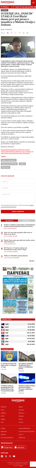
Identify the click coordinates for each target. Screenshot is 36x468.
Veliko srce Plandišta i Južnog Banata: (16, 255)
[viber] (19, 33)
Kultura (21, 410)
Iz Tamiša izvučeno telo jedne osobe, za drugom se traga (8, 365)
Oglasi (21, 419)
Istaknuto (26, 220)
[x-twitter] (6, 456)
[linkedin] (27, 33)
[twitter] (12, 33)
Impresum (4, 431)
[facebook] (8, 33)
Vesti (14, 243)
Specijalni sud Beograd (9, 164)
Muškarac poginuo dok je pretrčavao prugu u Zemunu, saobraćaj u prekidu (27, 388)
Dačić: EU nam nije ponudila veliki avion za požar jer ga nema (18, 233)
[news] (9, 356)
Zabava (3, 419)
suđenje (22, 164)
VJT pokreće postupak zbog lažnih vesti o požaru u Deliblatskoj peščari (26, 366)
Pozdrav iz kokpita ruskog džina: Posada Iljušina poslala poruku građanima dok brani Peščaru (19, 225)
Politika (15, 236)
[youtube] (14, 456)
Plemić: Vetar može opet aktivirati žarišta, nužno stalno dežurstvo (19, 241)
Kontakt (3, 434)
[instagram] (10, 456)
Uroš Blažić (5, 167)
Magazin (21, 416)
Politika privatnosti (7, 437)
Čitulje (21, 422)
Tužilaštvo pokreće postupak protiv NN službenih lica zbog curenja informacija (7, 388)
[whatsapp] (15, 33)
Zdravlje (21, 413)
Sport (3, 416)
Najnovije (9, 220)
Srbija (21, 407)
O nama (3, 428)
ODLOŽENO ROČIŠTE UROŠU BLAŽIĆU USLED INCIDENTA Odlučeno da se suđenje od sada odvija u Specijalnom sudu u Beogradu (17, 151)
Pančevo (15, 251)
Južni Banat (16, 257)
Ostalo (15, 228)
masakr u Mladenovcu (9, 160)
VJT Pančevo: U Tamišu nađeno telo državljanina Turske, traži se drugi (15, 248)
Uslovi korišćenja (24, 428)
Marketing (22, 437)
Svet (2, 422)
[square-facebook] (2, 456)
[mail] (23, 33)
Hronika (5, 10)
